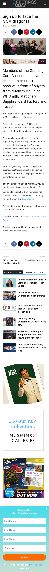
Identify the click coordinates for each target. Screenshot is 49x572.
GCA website (27, 199)
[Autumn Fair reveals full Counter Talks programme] (9, 295)
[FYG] (24, 61)
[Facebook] (14, 32)
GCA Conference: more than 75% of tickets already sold (30, 308)
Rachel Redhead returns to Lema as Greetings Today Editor (32, 282)
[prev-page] (4, 357)
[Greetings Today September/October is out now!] (9, 321)
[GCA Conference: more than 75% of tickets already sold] (9, 308)
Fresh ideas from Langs (35, 260)
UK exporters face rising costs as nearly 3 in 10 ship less (32, 347)
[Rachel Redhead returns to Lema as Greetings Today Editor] (9, 282)
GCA (11, 10)
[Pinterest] (26, 32)
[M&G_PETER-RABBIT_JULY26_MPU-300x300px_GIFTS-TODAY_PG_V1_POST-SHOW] (23, 450)
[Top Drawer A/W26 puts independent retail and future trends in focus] (9, 334)
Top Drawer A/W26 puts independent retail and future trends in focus (30, 334)
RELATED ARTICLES (12, 273)
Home (5, 10)
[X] (20, 32)
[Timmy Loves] (23, 403)
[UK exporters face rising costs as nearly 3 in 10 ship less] (9, 347)
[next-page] (8, 357)
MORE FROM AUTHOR (34, 273)
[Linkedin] (33, 32)
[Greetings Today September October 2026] (23, 497)
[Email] (39, 32)
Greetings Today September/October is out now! (32, 321)
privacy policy (35, 564)
